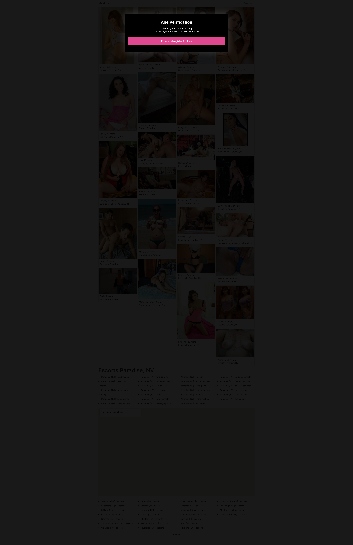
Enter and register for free (176, 41)
